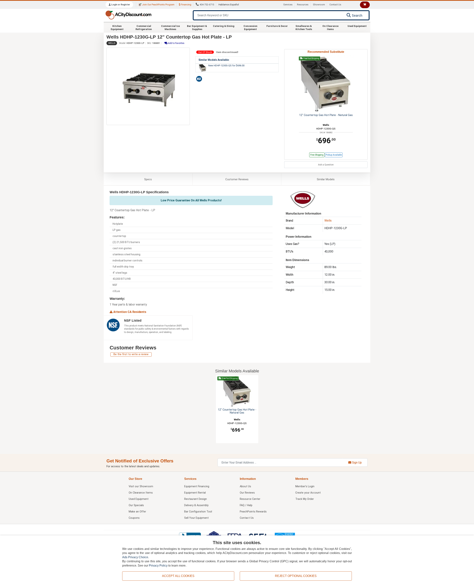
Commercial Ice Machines (170, 27)
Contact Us (335, 4)
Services (288, 4)
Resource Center (250, 499)
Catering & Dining (223, 25)
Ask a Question (326, 164)
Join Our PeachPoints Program (157, 4)
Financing (185, 4)
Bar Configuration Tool (198, 511)
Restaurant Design (195, 499)
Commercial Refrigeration (144, 27)
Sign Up (356, 462)
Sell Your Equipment (196, 517)
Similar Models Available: (213, 59)
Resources (302, 4)
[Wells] (302, 199)
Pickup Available (334, 155)
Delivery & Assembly (196, 505)
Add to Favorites (175, 43)
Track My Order (304, 499)
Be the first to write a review (131, 354)
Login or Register (120, 4)
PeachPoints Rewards (253, 511)
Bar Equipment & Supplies (197, 27)
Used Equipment (357, 25)
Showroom (319, 4)
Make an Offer (137, 511)
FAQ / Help (246, 505)
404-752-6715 (207, 4)
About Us (245, 486)
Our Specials (136, 505)
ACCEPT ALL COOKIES (178, 575)
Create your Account (308, 492)
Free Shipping (316, 155)
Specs (148, 179)
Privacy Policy (158, 565)
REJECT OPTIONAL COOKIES (296, 575)
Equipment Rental (195, 492)
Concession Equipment (250, 27)
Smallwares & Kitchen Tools (304, 27)
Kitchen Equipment (117, 27)
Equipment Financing (196, 486)
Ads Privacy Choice (135, 557)
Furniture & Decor (277, 25)
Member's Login (304, 486)
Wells (111, 43)
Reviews (236, 179)
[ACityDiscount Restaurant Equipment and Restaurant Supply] (128, 14)
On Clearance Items (330, 27)
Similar (326, 179)
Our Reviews (247, 492)
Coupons (134, 517)
